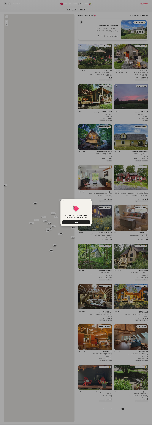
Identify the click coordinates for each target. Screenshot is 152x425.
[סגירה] (63, 200)
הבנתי (76, 222)
